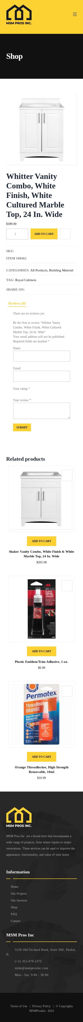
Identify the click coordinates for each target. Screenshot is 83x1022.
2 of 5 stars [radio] (18, 392)
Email (17, 368)
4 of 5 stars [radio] (26, 392)
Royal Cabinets (25, 280)
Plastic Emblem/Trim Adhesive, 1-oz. (41, 661)
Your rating (21, 388)
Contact (15, 921)
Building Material (61, 270)
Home (14, 886)
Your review (22, 400)
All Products (38, 270)
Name (16, 348)
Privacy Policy (42, 1006)
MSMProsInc (37, 1010)
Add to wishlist (65, 234)
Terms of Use (19, 1006)
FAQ (14, 914)
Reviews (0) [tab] (17, 303)
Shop (14, 907)
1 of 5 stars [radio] (14, 392)
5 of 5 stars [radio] (30, 392)
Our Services (19, 900)
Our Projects (19, 893)
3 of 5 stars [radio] (22, 392)
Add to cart (44, 234)
